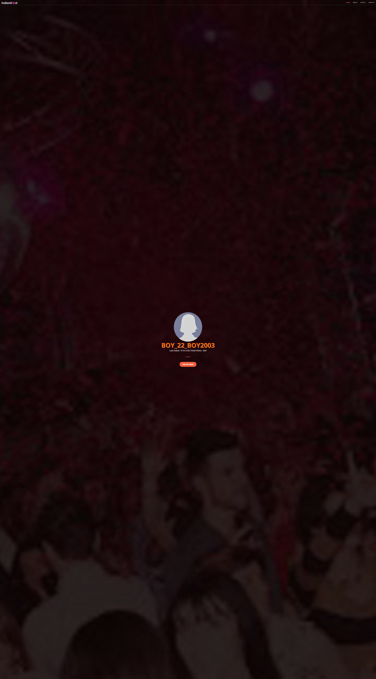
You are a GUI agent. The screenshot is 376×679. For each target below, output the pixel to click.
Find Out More (188, 364)
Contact (371, 2)
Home (348, 2)
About (355, 2)
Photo (363, 2)
